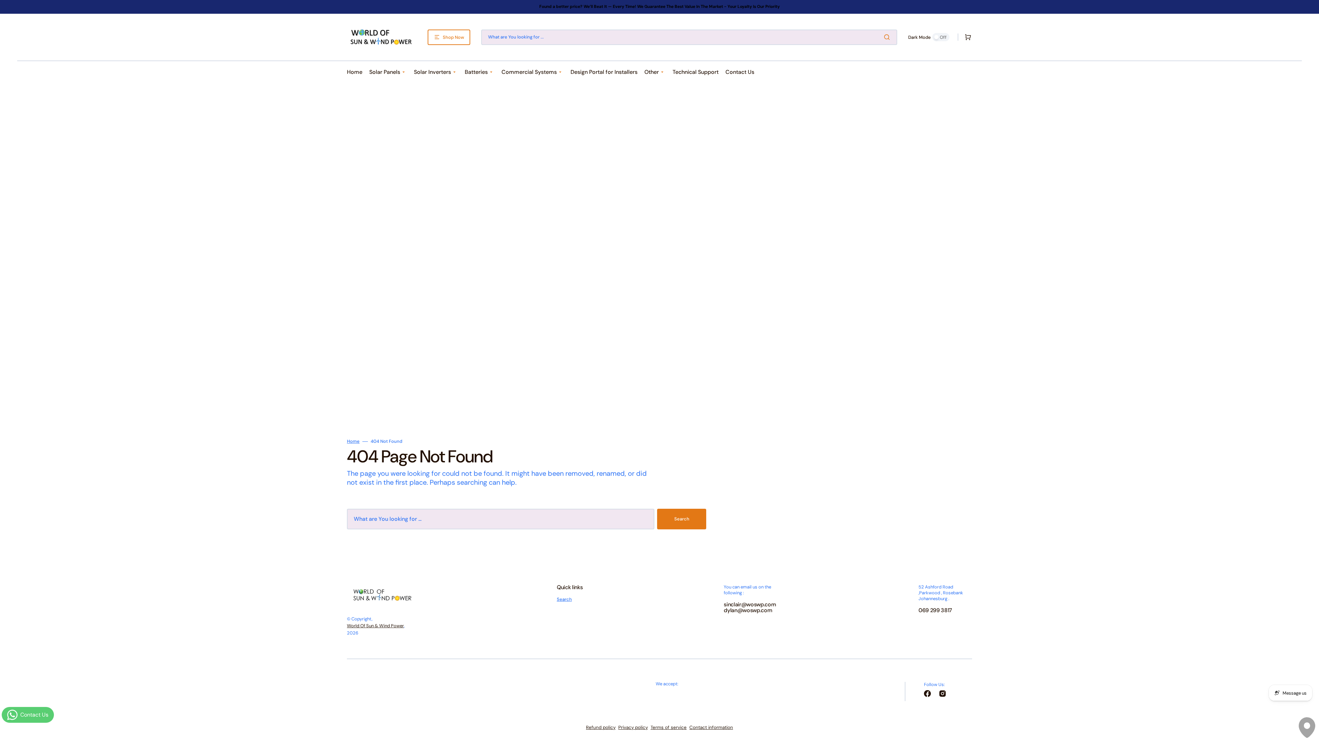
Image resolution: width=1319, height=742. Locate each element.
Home (353, 441)
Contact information (711, 727)
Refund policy (601, 727)
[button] (967, 37)
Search (681, 519)
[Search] (888, 37)
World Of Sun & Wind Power (375, 626)
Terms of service (669, 727)
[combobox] (689, 37)
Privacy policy (633, 727)
